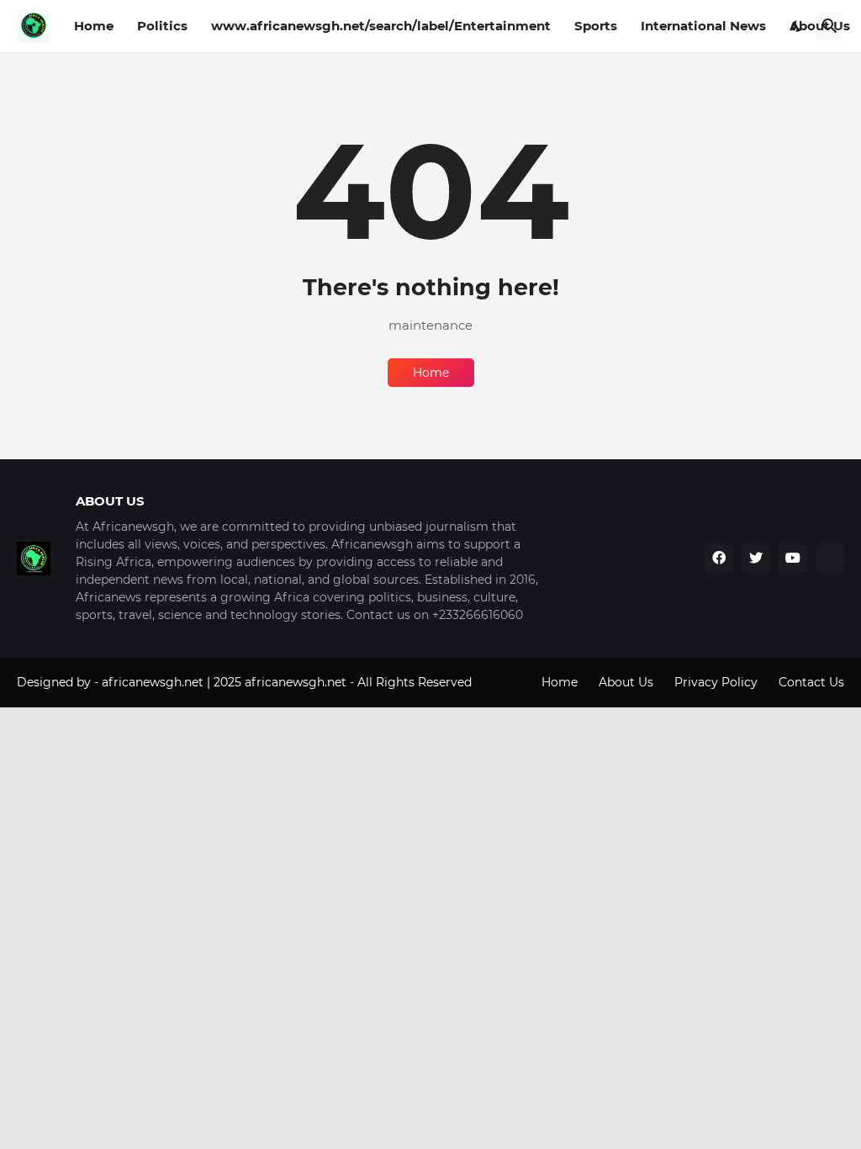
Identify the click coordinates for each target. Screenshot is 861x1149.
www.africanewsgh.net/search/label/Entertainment (381, 26)
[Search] (830, 26)
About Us (626, 682)
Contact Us (811, 682)
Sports (595, 26)
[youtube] (793, 558)
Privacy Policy (716, 682)
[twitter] (756, 558)
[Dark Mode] (797, 26)
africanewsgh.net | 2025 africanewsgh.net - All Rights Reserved (287, 682)
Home (94, 26)
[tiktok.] (830, 558)
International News (703, 26)
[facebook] (719, 558)
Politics (162, 26)
